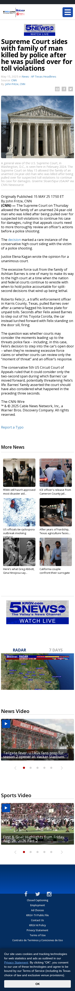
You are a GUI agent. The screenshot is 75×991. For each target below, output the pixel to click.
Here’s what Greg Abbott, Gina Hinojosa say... (18, 571)
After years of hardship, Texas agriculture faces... (55, 531)
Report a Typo (12, 427)
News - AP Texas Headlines (39, 76)
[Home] (28, 12)
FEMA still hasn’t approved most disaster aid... (19, 491)
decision (14, 239)
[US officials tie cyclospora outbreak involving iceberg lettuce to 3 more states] (19, 512)
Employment (37, 905)
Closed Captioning (37, 900)
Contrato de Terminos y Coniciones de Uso (37, 940)
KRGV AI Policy (37, 925)
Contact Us (37, 920)
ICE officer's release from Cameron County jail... (55, 491)
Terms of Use (38, 935)
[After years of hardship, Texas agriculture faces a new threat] (56, 512)
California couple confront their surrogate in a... (55, 572)
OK (37, 984)
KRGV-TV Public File (37, 915)
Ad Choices (37, 910)
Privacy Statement (37, 930)
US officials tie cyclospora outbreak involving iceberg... (19, 533)
